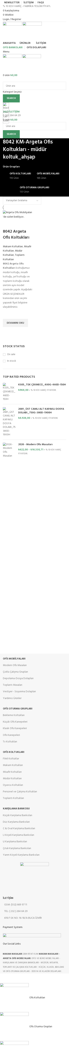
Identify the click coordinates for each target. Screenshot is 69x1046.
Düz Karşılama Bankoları (16, 822)
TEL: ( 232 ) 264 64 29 (16, 911)
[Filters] (5, 978)
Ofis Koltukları (13, 752)
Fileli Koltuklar (11, 758)
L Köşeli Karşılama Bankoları (18, 835)
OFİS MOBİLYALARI (14, 659)
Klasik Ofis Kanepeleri (15, 728)
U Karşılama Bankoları (15, 841)
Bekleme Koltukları (14, 715)
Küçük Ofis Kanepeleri (15, 722)
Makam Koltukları (13, 246)
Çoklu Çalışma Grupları (15, 672)
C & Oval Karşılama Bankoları (19, 828)
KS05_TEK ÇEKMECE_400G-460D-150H (42, 385)
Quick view (7, 332)
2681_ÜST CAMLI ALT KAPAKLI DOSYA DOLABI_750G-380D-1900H (41, 411)
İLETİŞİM (8, 898)
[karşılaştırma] (7, 224)
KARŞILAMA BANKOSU (16, 808)
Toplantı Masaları (12, 685)
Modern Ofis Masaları (15, 665)
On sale (11, 354)
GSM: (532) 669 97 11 (15, 904)
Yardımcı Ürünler (12, 698)
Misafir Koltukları (12, 772)
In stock (11, 361)
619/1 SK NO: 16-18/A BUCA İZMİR (23, 918)
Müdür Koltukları (12, 253)
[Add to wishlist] (7, 314)
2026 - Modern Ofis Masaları (35, 445)
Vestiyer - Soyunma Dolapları (19, 691)
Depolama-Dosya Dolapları (18, 678)
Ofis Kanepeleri (11, 735)
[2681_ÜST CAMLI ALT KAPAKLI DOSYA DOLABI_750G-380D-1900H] (9, 422)
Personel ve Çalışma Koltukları (20, 791)
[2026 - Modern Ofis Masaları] (9, 450)
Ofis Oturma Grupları (17, 709)
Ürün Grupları (11, 166)
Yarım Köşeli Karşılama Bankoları (21, 855)
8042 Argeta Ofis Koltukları (16, 234)
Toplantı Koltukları (14, 257)
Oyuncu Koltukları (13, 785)
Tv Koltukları (10, 742)
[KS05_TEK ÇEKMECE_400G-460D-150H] (9, 392)
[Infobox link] (34, 486)
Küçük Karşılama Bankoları (17, 815)
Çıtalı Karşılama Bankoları (17, 848)
